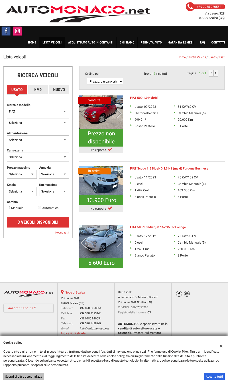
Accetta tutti (214, 376)
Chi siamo (127, 42)
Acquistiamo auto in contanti (91, 42)
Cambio (12, 202)
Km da (11, 184)
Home (32, 42)
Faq (202, 42)
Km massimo (48, 184)
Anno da (45, 167)
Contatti (218, 42)
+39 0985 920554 (90, 308)
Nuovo (59, 89)
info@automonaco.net (94, 328)
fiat (222, 57)
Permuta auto (151, 42)
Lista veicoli (52, 42)
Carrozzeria (15, 150)
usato (212, 57)
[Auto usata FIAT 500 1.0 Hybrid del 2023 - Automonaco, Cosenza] (101, 112)
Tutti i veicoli (197, 57)
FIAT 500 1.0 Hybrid (144, 97)
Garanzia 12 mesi (180, 42)
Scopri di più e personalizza (23, 376)
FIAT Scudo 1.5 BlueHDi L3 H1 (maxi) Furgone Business (169, 168)
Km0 (38, 89)
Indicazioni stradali (74, 333)
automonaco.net (21, 308)
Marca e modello (19, 105)
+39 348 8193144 (90, 313)
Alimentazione (17, 133)
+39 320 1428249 (90, 323)
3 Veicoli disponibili (38, 222)
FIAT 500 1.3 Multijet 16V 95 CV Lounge (158, 227)
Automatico (50, 208)
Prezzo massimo (18, 167)
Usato (17, 89)
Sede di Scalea (75, 292)
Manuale (17, 208)
